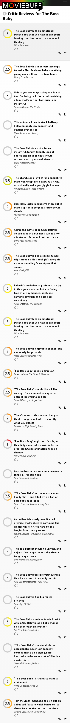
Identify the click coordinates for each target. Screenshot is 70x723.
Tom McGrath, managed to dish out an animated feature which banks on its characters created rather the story (37, 704)
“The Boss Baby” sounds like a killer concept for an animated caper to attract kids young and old (35, 393)
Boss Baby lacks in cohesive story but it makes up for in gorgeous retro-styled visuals (38, 207)
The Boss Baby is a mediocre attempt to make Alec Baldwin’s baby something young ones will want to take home (38, 70)
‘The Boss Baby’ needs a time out (34, 371)
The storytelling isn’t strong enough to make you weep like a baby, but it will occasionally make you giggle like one (38, 181)
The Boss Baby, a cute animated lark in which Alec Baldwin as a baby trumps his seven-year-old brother (37, 622)
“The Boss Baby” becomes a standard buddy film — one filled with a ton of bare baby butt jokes (36, 497)
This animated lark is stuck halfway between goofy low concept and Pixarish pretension (35, 125)
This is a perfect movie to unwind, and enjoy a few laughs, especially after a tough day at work (37, 552)
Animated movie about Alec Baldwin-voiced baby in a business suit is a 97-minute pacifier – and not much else (37, 233)
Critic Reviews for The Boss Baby (31, 16)
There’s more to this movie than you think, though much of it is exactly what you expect (36, 419)
